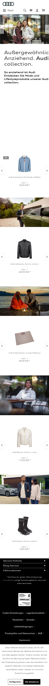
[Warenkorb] (43, 10)
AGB (40, 633)
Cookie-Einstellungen (13, 613)
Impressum (24, 640)
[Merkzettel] (31, 10)
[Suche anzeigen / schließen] (24, 10)
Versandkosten (8, 580)
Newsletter (18, 619)
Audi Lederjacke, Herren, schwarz (24, 264)
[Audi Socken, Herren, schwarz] (24, 526)
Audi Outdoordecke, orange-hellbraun (25, 353)
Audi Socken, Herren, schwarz (24, 541)
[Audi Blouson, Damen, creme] (24, 437)
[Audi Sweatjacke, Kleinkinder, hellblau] (24, 164)
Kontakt (30, 619)
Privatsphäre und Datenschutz (20, 633)
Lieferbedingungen (23, 626)
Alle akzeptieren (32, 682)
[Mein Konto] (37, 10)
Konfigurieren (15, 682)
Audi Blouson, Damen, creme (24, 452)
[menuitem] (8, 10)
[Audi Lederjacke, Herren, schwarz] (24, 249)
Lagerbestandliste (36, 613)
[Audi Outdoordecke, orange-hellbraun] (24, 337)
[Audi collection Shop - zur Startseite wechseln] (8, 4)
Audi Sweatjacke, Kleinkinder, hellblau (24, 177)
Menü (10, 10)
